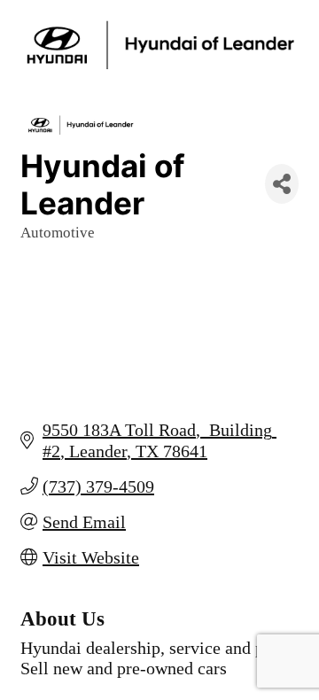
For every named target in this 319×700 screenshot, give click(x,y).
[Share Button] (282, 184)
